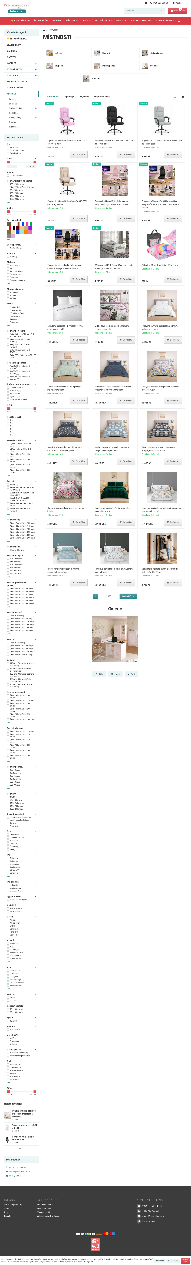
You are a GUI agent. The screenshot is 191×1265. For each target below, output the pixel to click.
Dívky (13, 926)
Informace (12, 1200)
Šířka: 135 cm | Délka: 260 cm (20, 461)
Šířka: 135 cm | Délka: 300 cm (20, 471)
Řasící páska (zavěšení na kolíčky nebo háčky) (20, 819)
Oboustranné (17, 387)
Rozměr (11, 481)
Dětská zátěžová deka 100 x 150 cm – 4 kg (160, 265)
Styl (9, 1061)
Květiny (14, 322)
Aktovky (14, 858)
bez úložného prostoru (20, 1056)
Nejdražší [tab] (84, 96)
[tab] (175, 96)
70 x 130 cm (16, 800)
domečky (14, 949)
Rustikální (15, 1076)
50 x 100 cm (16, 559)
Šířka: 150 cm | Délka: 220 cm (22, 535)
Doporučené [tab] (52, 96)
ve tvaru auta (17, 952)
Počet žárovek (14, 417)
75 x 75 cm (15, 574)
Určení (10, 917)
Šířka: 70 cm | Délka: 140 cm (22, 652)
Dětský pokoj (15, 117)
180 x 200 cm (17, 199)
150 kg (13, 295)
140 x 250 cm (17, 803)
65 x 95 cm (15, 571)
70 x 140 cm (16, 1009)
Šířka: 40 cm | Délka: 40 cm (22, 592)
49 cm (13, 257)
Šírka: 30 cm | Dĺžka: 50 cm (21, 655)
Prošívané (15, 390)
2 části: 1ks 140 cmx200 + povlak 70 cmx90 (20, 499)
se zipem (15, 888)
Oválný (13, 843)
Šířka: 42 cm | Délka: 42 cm (21, 595)
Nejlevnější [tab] (69, 96)
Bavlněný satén (17, 280)
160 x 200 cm (17, 184)
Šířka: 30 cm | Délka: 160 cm (22, 625)
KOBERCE (85, 20)
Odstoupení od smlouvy (48, 1216)
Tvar (9, 831)
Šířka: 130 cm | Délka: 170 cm (22, 526)
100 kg (14, 292)
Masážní (14, 864)
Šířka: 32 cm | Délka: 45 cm (21, 631)
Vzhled (10, 940)
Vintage (14, 1079)
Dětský (14, 976)
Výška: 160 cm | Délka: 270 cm (20, 450)
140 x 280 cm (16, 806)
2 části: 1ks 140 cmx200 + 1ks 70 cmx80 (22, 488)
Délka (10, 208)
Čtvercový (15, 846)
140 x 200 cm (17, 196)
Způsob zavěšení (15, 814)
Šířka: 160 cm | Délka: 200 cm (22, 538)
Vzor (9, 967)
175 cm (14, 484)
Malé (13, 1038)
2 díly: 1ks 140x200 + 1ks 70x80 (20, 340)
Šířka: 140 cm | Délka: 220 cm (22, 701)
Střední (14, 1041)
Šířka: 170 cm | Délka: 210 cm (20, 736)
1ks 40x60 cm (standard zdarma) (20, 378)
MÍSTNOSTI (12, 94)
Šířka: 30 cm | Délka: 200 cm (22, 628)
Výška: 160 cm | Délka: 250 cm (20, 445)
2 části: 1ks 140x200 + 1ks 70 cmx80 (22, 504)
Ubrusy (14, 873)
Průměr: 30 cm (17, 616)
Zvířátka (14, 319)
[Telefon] (139, 1211)
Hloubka (11, 253)
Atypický (14, 834)
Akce (14, 147)
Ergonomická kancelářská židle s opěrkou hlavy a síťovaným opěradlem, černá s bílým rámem (160, 204)
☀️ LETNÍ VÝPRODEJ (21, 20)
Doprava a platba (44, 1204)
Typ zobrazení (14, 896)
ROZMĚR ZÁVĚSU (15, 440)
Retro (13, 1073)
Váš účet (179, 3)
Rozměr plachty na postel (19, 181)
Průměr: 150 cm (17, 643)
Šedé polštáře (16, 248)
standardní (16, 955)
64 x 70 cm (15, 568)
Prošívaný (15, 307)
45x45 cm (15, 779)
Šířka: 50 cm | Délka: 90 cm (22, 649)
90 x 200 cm (16, 190)
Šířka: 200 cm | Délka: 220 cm (20, 715)
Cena (9, 158)
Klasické (14, 944)
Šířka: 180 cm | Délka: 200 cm (20, 710)
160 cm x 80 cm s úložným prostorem (20, 680)
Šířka (9, 1088)
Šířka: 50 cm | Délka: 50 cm (21, 601)
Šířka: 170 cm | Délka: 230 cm (20, 741)
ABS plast (15, 265)
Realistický (15, 316)
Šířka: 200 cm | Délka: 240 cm (20, 751)
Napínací (15, 393)
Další (20, 1148)
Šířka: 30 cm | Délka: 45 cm (21, 619)
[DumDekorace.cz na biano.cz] (95, 1244)
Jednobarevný (17, 982)
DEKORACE (121, 20)
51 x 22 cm (15, 562)
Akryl (13, 268)
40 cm (13, 1021)
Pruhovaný (15, 310)
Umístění (11, 905)
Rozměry (11, 794)
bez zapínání (16, 891)
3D (12, 947)
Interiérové (16, 908)
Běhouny (14, 870)
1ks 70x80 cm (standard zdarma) (20, 372)
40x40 (13, 797)
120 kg (13, 298)
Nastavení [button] (160, 1261)
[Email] (146, 3)
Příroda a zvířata (17, 313)
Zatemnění (12, 1035)
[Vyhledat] (162, 11)
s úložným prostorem (19, 1053)
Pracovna (13, 127)
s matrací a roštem (18, 399)
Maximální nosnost (16, 289)
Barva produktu (14, 220)
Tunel (13, 823)
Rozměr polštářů (15, 767)
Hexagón (14, 849)
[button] (184, 11)
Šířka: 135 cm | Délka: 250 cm (20, 455)
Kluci (13, 920)
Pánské (14, 932)
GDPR (7, 1208)
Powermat (15, 1029)
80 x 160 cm (16, 1012)
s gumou (15, 396)
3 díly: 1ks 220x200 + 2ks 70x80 (20, 351)
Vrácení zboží (43, 1212)
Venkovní (15, 911)
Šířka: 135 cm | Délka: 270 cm (20, 466)
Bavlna (14, 277)
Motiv (10, 303)
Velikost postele (15, 1006)
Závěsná (15, 867)
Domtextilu (16, 175)
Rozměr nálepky (15, 555)
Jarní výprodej (17, 150)
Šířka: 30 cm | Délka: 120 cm (22, 622)
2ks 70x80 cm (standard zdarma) (20, 367)
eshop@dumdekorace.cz (20, 1171)
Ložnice (12, 99)
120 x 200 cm (16, 193)
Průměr (10, 405)
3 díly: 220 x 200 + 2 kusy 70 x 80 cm (23, 356)
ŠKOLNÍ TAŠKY (41, 20)
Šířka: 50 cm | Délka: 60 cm (22, 604)
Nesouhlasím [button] (173, 1261)
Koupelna (13, 113)
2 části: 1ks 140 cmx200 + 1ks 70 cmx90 (22, 494)
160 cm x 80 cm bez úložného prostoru (22, 675)
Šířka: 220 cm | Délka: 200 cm (22, 719)
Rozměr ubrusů (14, 612)
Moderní (15, 1064)
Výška (10, 1017)
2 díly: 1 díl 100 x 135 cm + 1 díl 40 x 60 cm (22, 335)
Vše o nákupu (47, 1200)
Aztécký (14, 974)
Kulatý (14, 840)
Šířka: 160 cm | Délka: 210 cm (22, 732)
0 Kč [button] (177, 10)
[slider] (8, 162)
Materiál (11, 262)
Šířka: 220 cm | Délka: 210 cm (22, 187)
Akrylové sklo (17, 271)
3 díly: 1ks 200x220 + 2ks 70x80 (20, 346)
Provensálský (16, 1070)
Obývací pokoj (15, 108)
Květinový (15, 985)
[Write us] (139, 1221)
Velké (13, 1044)
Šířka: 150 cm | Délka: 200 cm (22, 532)
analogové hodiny (18, 900)
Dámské (14, 929)
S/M (12, 998)
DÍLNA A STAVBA (164, 20)
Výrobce (11, 172)
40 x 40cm (15, 770)
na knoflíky (15, 885)
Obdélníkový (17, 837)
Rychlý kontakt (15, 1176)
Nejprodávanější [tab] (102, 96)
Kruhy (14, 826)
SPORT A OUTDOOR (141, 20)
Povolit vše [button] (185, 1260)
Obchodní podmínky (13, 1204)
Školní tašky (15, 153)
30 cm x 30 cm (17, 550)
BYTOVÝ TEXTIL (102, 20)
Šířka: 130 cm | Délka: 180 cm (22, 529)
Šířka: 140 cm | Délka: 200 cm (20, 696)
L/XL (13, 1001)
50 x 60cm (15, 782)
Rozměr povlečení (16, 331)
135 (109, 596)
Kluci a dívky (16, 923)
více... (9, 202)
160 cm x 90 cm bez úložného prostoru (22, 685)
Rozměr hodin (14, 547)
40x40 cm (15, 773)
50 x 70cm (15, 785)
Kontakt (7, 1216)
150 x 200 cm (16, 809)
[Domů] (18, 8)
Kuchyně (13, 104)
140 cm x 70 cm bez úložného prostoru (22, 664)
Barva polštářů (14, 245)
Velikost (11, 639)
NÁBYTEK (70, 20)
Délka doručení (44, 1208)
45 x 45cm (15, 776)
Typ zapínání (13, 882)
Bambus (15, 274)
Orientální (15, 1067)
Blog (6, 1212)
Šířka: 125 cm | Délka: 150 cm (22, 523)
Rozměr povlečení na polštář (17, 584)
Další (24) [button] (126, 596)
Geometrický (17, 979)
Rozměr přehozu (15, 728)
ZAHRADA (56, 20)
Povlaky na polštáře (16, 363)
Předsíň (12, 122)
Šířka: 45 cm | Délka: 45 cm (22, 598)
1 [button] (96, 597)
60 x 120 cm (16, 565)
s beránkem (16, 958)
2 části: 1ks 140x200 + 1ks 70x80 (20, 510)
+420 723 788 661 (17, 1167)
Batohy (14, 861)
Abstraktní (15, 971)
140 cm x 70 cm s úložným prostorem (20, 670)
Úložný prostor (14, 1049)
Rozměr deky (13, 520)
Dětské (13, 935)
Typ (9, 144)
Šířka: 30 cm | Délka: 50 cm (21, 589)
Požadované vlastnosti (18, 384)
